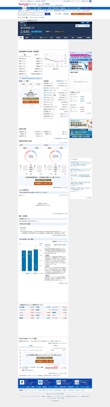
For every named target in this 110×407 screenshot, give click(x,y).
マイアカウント (86, 8)
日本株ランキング (29, 10)
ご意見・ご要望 (60, 398)
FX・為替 (34, 8)
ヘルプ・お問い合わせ (51, 398)
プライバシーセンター (35, 396)
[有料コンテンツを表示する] (63, 95)
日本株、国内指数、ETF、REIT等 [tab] (45, 390)
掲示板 (49, 8)
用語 (25, 58)
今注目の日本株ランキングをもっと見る (57, 373)
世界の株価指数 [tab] (57, 390)
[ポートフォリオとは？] (27, 17)
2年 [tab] (65, 66)
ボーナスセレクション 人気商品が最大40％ (53, 5)
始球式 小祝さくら (85, 1)
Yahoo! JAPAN (66, 1)
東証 (25, 54)
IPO (74, 10)
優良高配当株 (57, 10)
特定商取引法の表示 (85, 396)
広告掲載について (50, 396)
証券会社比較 (55, 8)
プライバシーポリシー (25, 396)
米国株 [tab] (64, 390)
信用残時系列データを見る (61, 138)
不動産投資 (62, 8)
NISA (69, 8)
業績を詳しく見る (63, 283)
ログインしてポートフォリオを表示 (37, 17)
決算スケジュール (66, 10)
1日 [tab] (45, 66)
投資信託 (39, 8)
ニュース (45, 8)
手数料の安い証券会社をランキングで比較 (30, 78)
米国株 (28, 8)
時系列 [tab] (82, 390)
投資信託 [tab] (77, 390)
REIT (78, 10)
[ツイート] (87, 22)
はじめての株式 (86, 10)
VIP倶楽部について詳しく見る (31, 102)
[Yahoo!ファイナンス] (27, 3)
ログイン (40, 5)
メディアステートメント (60, 396)
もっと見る (88, 102)
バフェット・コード (62, 241)
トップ (20, 8)
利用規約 (43, 396)
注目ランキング (38, 10)
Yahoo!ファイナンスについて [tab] (30, 390)
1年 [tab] (61, 66)
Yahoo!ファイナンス (51, 393)
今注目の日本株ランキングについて (58, 343)
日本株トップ (21, 10)
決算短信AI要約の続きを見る (59, 235)
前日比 (31, 345)
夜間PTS (37, 54)
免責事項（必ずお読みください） (73, 396)
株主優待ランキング (48, 10)
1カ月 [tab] (53, 66)
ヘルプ (72, 1)
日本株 (24, 8)
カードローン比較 (75, 8)
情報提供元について (62, 81)
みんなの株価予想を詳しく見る (60, 213)
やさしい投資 (58, 13)
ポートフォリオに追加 (83, 25)
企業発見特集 (66, 13)
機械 (25, 25)
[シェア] (83, 22)
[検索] (90, 1)
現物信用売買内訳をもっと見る (60, 187)
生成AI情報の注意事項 (61, 244)
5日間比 (55, 345)
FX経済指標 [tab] (70, 390)
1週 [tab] (49, 66)
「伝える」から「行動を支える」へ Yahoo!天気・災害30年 (32, 1)
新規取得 (47, 3)
